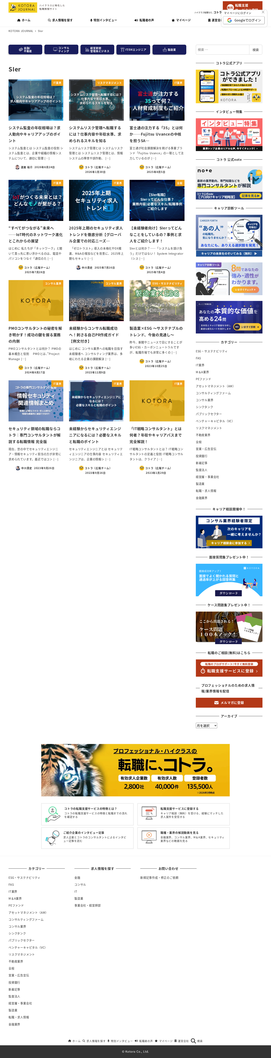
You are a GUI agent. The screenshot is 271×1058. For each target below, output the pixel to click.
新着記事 (202, 463)
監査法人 (202, 470)
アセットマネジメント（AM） (215, 386)
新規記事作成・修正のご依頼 (159, 878)
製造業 (200, 484)
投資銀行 (202, 456)
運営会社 (183, 1041)
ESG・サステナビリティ (212, 351)
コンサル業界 (204, 400)
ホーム (76, 1041)
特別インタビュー (122, 1041)
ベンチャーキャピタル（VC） (215, 421)
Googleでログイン (247, 20)
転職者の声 (146, 1041)
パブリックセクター (209, 414)
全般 (199, 442)
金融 (77, 878)
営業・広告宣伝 (206, 449)
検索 (256, 49)
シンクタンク (204, 407)
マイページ (166, 1041)
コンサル (80, 884)
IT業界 (200, 365)
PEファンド (203, 379)
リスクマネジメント (209, 428)
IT (75, 891)
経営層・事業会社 (207, 477)
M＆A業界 (202, 372)
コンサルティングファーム (213, 393)
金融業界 (202, 498)
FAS (198, 358)
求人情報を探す (96, 1041)
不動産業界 (203, 435)
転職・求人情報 (206, 491)
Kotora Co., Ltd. (137, 1051)
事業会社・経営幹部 (87, 905)
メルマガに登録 (232, 702)
